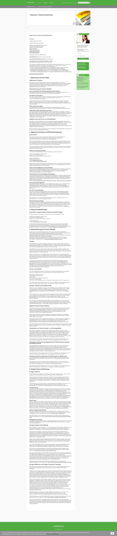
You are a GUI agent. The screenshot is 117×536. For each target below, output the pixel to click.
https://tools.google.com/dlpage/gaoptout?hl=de (57, 407)
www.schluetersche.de (34, 52)
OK (112, 533)
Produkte (51, 2)
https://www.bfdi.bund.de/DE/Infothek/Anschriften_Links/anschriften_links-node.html (52, 180)
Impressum (75, 2)
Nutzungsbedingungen (66, 2)
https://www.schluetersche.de (40, 161)
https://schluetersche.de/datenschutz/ (58, 227)
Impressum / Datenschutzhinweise (45, 6)
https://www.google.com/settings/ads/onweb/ (45, 450)
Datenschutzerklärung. (52, 534)
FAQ (71, 2)
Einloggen (45, 2)
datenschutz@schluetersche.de (40, 221)
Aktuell (39, 2)
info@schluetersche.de (34, 51)
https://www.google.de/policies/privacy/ (57, 497)
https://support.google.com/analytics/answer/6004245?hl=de (50, 417)
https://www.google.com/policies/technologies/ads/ (59, 462)
